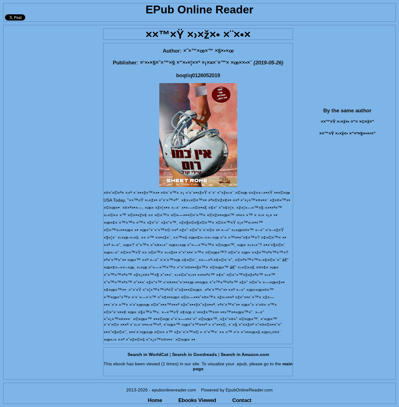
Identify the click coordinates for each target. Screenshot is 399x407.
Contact (242, 400)
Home (155, 400)
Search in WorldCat (147, 354)
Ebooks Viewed (197, 400)
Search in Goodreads (194, 354)
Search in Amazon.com (245, 354)
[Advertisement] (51, 64)
